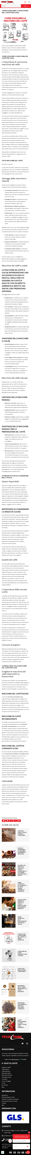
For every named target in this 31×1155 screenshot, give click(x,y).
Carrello (4, 1103)
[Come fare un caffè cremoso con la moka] (15, 955)
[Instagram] (27, 1044)
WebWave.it (5, 1148)
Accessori (4, 1079)
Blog (3, 1087)
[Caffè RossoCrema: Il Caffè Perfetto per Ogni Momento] (15, 1024)
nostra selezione (6, 608)
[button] (25, 6)
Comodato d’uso (6, 1077)
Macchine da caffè (7, 1075)
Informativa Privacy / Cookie (9, 1101)
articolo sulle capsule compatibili (15, 261)
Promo (3, 1083)
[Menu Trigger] (25, 2)
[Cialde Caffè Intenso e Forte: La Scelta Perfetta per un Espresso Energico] (15, 904)
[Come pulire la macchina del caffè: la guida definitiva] (15, 938)
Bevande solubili (6, 1073)
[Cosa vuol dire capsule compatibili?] (15, 972)
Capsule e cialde (6, 1067)
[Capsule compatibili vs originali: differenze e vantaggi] (15, 852)
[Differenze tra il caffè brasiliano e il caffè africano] (15, 990)
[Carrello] (29, 2)
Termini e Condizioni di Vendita (10, 1099)
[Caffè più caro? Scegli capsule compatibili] (15, 835)
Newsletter (5, 1095)
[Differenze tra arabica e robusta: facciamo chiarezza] (15, 1007)
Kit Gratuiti (5, 1085)
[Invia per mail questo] (3, 820)
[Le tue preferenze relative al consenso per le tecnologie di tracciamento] (2, 1152)
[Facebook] (22, 1044)
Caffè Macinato (6, 1071)
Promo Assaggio (6, 1081)
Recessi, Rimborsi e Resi (8, 1097)
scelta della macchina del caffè (13, 649)
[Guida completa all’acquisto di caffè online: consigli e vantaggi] (15, 886)
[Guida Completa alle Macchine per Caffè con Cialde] (15, 921)
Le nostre (12, 697)
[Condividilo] (7, 820)
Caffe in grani (5, 1069)
